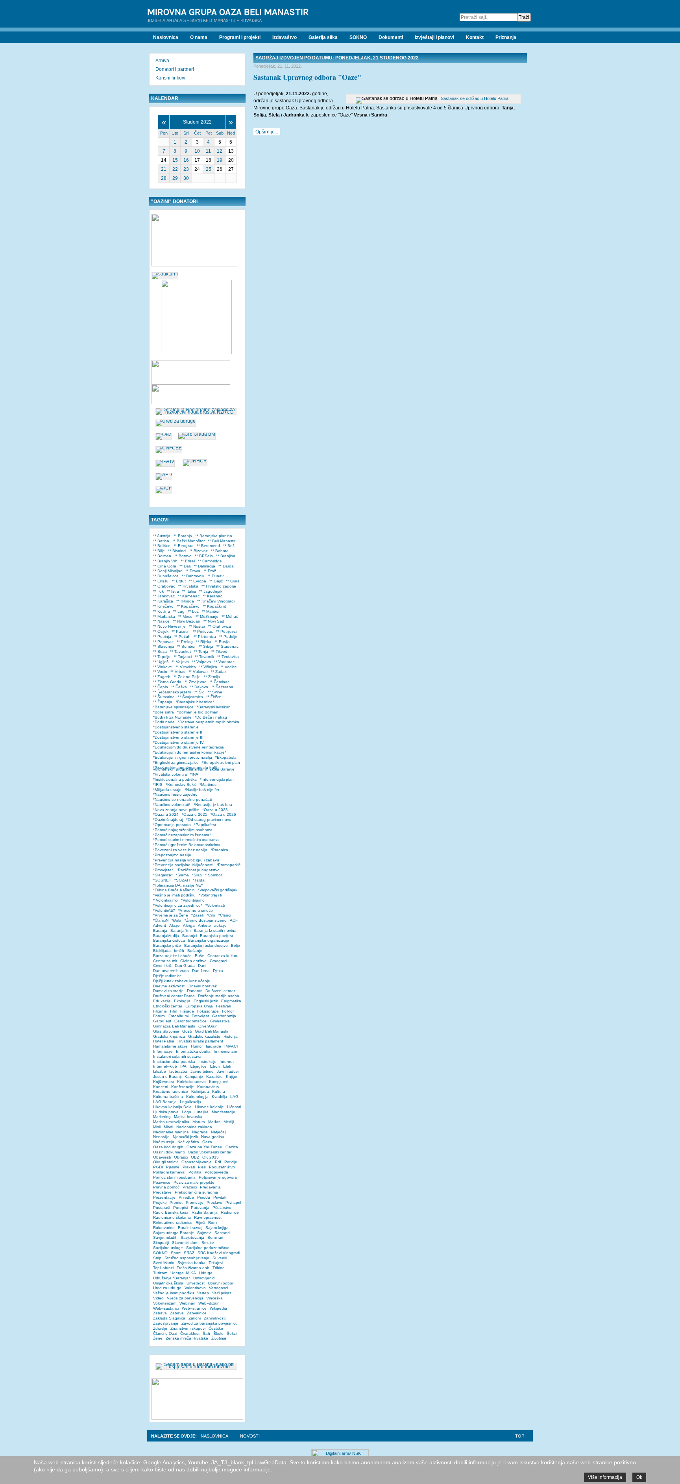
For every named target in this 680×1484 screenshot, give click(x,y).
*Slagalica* (163, 875)
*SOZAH (182, 880)
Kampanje (194, 1076)
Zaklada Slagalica (169, 1318)
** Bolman (162, 556)
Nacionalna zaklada (194, 1127)
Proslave (214, 1202)
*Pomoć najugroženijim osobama (183, 830)
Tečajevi (216, 1262)
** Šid (199, 692)
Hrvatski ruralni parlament (200, 1041)
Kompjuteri (218, 1081)
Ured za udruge (167, 1288)
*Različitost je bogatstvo (198, 870)
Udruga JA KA (183, 1273)
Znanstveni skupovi (187, 1328)
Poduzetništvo (222, 1167)
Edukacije (162, 1001)
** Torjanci (183, 656)
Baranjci (189, 935)
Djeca (218, 970)
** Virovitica (186, 667)
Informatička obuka (193, 1051)
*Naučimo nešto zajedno (175, 794)
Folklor (228, 1011)
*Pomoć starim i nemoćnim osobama (186, 839)
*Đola (176, 920)
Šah (206, 1333)
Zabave (177, 1313)
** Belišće (161, 545)
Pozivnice (161, 1182)
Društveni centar (220, 991)
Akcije (174, 925)
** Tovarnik (204, 656)
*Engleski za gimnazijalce (176, 762)
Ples (202, 1167)
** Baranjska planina (213, 536)
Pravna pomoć (166, 1187)
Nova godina (212, 1137)
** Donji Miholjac (167, 571)
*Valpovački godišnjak (217, 890)
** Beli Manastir (221, 541)
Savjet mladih (165, 1237)
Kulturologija (197, 1096)
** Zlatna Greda (167, 682)
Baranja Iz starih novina (215, 930)
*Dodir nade (164, 722)
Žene (158, 1338)
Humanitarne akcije (170, 1046)
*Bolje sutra (163, 712)
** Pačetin (181, 631)
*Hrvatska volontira (170, 774)
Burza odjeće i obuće (172, 956)
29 (175, 178)
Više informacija (605, 1477)
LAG (234, 1096)
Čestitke (216, 1328)
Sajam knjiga (217, 1227)
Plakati (189, 1167)
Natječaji (218, 1132)
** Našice (161, 621)
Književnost (163, 1081)
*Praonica (219, 850)
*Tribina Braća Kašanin (174, 890)
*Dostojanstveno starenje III (178, 737)
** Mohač (230, 616)
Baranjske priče (167, 945)
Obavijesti (162, 1157)
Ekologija (182, 1001)
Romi (212, 1222)
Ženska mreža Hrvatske (187, 1338)
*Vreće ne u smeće (195, 910)
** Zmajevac (195, 682)
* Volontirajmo (165, 900)
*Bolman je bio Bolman (197, 712)
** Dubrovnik (193, 576)
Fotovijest (200, 1016)
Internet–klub (165, 1066)
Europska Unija (199, 1006)
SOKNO (160, 1253)
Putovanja (200, 1207)
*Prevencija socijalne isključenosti (183, 865)
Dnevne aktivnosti (169, 986)
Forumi (159, 1016)
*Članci (224, 915)
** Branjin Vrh (165, 561)
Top (519, 1436)
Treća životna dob (193, 1268)
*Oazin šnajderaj (168, 819)
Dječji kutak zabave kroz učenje (181, 981)
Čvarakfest (190, 1333)
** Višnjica (208, 667)
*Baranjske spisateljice (173, 707)
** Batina (161, 541)
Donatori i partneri (174, 69)
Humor (197, 1046)
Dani (202, 965)
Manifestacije (223, 1112)
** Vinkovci (162, 667)
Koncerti (160, 1087)
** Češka (179, 687)
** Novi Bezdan (186, 621)
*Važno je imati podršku (174, 895)
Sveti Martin (163, 1262)
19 (219, 160)
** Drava (192, 571)
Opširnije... (266, 132)
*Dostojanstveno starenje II (177, 732)
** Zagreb (161, 677)
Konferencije (182, 1087)
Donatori (194, 991)
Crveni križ (162, 965)
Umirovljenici (204, 1278)
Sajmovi (204, 1233)
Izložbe (159, 1071)
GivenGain (208, 1026)
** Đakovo (199, 687)
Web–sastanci (166, 1308)
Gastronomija (224, 1016)
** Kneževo (163, 606)
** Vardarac (224, 662)
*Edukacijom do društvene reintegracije (188, 747)
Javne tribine (202, 1071)
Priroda (203, 1197)
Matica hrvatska (188, 1116)
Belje (235, 945)
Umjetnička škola (168, 1283)
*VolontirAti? (164, 910)
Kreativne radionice (170, 1091)
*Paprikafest (205, 824)
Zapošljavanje (165, 1323)
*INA (194, 774)
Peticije (230, 1162)
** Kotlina (161, 611)
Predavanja (210, 1187)
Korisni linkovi (170, 78)
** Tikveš (219, 651)
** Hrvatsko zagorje (218, 586)
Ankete (204, 925)
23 (186, 169)
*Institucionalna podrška (175, 779)
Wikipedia (218, 1308)
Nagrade (200, 1132)
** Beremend (208, 545)
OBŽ (195, 1157)
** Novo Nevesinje (169, 626)
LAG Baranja (165, 1102)
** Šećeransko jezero (172, 692)
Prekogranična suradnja (196, 1192)
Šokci (232, 1333)
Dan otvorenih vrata (171, 970)
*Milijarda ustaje (167, 789)
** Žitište (213, 697)
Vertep (203, 1293)
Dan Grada (185, 965)
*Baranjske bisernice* (195, 702)
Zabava (160, 1313)
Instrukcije (207, 1061)
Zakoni (194, 1318)
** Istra (173, 591)
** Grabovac (164, 586)
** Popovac (163, 641)
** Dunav (215, 576)
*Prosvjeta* (163, 870)
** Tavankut (180, 651)
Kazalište (214, 1076)
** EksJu (160, 581)
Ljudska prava (166, 1112)
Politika (194, 1172)
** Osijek (160, 631)
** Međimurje (207, 616)
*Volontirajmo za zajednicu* (177, 905)
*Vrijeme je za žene (170, 915)
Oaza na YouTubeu (204, 1147)
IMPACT (231, 1046)
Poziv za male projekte (194, 1182)
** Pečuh (182, 636)
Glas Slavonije (166, 1031)
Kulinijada (200, 1091)
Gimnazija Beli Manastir (174, 1026)
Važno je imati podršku (173, 1293)
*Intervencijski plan (217, 779)
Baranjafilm (180, 930)
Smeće (207, 1242)
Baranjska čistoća (169, 940)
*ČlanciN (160, 920)
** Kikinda (185, 601)
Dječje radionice (167, 976)
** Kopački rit (214, 606)
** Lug (179, 611)
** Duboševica (166, 576)
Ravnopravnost (208, 1217)
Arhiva (162, 60)
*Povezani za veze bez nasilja (180, 850)
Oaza (207, 1142)
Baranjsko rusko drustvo (206, 945)
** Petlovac (203, 631)
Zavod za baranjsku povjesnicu (209, 1323)
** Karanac (212, 596)
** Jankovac (164, 596)
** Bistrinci (177, 551)
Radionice (230, 1212)
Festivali (223, 1006)
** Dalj (184, 566)
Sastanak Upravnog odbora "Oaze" (307, 77)
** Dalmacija (204, 566)
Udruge (206, 1273)
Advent (159, 925)
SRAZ (189, 1253)
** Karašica (163, 601)
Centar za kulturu (222, 956)
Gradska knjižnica (169, 1036)
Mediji (229, 1122)
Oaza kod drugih (168, 1147)
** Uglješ (160, 662)
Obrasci (181, 1157)
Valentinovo (195, 1288)
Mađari (214, 1122)
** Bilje (159, 551)
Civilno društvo (193, 961)
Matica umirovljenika (171, 1122)
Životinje (218, 1338)
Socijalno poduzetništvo (207, 1248)
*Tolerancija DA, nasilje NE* (178, 885)
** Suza (160, 651)
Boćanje (194, 950)
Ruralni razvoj (190, 1227)
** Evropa (197, 581)
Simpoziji (161, 1242)
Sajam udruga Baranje (173, 1233)
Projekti (159, 1202)
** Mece (185, 616)
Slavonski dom (185, 1242)
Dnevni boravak (202, 986)
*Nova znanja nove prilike (176, 810)
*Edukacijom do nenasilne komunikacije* (189, 752)
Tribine (219, 1268)
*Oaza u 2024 (166, 814)
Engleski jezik (206, 1001)
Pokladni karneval (169, 1172)
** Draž (209, 571)
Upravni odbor (220, 1283)
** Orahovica (219, 626)
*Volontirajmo (193, 900)
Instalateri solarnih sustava (177, 1056)
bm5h (179, 950)
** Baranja (183, 536)
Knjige (231, 1076)
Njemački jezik (185, 1137)
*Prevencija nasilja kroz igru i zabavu (186, 860)
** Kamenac (189, 596)
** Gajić (216, 581)
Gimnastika (220, 1021)
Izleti (227, 1066)
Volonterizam (164, 1303)
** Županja (162, 702)
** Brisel (188, 561)
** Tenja (201, 651)
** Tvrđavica (228, 656)
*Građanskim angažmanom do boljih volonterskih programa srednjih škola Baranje (194, 768)
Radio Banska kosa (170, 1212)
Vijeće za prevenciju (185, 1298)
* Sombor (213, 875)
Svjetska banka (191, 1262)
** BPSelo (204, 556)
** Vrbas (177, 671)
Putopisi (180, 1207)
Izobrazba (178, 1071)
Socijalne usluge (168, 1248)
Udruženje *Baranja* (171, 1278)
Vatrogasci (218, 1288)
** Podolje (228, 636)
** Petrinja (162, 636)
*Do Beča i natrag (211, 717)
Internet (227, 1061)
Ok (639, 1477)
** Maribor (211, 611)
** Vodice (228, 667)
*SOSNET (162, 880)
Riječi (200, 1222)
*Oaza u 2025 (194, 814)
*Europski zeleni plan (221, 762)
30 (186, 178)
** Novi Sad (213, 621)
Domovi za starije (168, 991)
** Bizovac (198, 551)
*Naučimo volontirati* (171, 804)
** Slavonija (163, 646)
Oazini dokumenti (169, 1152)
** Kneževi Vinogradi (216, 601)
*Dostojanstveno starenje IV (178, 742)
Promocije (194, 1202)
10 (197, 151)
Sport (176, 1253)
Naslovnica (214, 1436)
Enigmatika (231, 1001)
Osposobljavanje (196, 1162)
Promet (176, 1202)
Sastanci (222, 1233)
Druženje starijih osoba (218, 996)
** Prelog (185, 641)
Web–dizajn (209, 1303)
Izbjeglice (198, 1066)
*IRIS (158, 784)
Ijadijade (213, 1046)
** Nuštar (197, 626)
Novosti (250, 1436)
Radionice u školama (172, 1217)
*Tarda (199, 880)
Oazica (231, 1147)
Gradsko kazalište (204, 1036)
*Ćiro (211, 915)
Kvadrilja (219, 1096)
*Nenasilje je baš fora (213, 804)
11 (208, 151)
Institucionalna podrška (174, 1061)
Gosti (187, 1031)
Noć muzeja (163, 1142)
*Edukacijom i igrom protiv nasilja (182, 757)
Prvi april (233, 1202)
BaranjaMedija (166, 935)
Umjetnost (196, 1283)
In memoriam (225, 1051)
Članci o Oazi (165, 1333)
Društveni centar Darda (174, 996)
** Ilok (158, 591)
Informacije (163, 1051)
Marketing (162, 1116)
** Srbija (206, 646)
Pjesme (172, 1167)
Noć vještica (188, 1142)
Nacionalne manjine (171, 1132)
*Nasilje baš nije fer (202, 789)
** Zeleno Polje (187, 677)
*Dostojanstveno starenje (176, 727)
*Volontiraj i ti (210, 895)
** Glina (233, 581)
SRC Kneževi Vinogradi (219, 1253)
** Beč (229, 545)
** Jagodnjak (210, 591)
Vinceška (214, 1298)
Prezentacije (164, 1197)
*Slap (197, 875)
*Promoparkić (228, 865)
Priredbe (186, 1197)
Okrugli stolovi (165, 1162)
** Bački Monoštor (188, 541)
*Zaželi (197, 915)
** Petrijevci (226, 631)
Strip (157, 1258)
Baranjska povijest (216, 935)
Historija (231, 1036)
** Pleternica (205, 636)
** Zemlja (212, 677)
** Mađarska (164, 616)
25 (208, 169)
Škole (218, 1333)
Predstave (162, 1192)
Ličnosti (234, 1107)
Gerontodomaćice (190, 1021)
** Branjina (225, 556)
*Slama (182, 875)
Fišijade (187, 1011)
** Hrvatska (188, 586)
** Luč (193, 611)
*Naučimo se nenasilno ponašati (182, 799)
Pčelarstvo (222, 1207)
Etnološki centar (167, 1006)
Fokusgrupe (208, 1011)
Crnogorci (218, 961)
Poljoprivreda (216, 1172)
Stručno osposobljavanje (186, 1258)
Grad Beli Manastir (211, 1031)
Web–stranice (194, 1308)
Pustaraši (161, 1207)
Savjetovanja (192, 1237)
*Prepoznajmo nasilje (172, 855)
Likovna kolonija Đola (172, 1107)
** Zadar (218, 671)
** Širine (215, 692)
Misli (157, 1127)
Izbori (215, 1066)
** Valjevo (180, 662)
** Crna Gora (164, 566)
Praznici (190, 1187)
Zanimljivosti (214, 1318)
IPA (183, 1066)
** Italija (189, 591)
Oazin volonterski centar (209, 1152)
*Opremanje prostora (172, 824)
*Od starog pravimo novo (208, 819)
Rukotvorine (164, 1227)
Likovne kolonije (209, 1107)
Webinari (187, 1303)
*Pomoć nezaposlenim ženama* (182, 835)
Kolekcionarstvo (191, 1081)
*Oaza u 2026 (223, 814)
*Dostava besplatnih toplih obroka (208, 722)
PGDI (158, 1167)
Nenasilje (161, 1137)
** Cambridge (210, 561)
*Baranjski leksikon (214, 707)
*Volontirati (215, 905)
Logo (186, 1112)
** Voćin (160, 671)
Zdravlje (160, 1328)
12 (219, 151)
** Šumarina (164, 697)
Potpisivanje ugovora (218, 1177)
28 (163, 178)
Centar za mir (165, 961)
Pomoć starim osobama (174, 1177)
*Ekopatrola (226, 757)
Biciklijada (162, 950)
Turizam (160, 1273)
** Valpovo (201, 662)
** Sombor (186, 646)
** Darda (226, 566)
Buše (199, 956)
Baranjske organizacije (208, 940)
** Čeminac (219, 682)
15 (175, 160)
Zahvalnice (197, 1313)
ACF (234, 920)
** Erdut (179, 581)
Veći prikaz (221, 1293)
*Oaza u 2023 (215, 810)
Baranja (160, 930)
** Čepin (160, 687)
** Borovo (183, 556)
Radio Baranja (205, 1212)
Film (173, 1011)
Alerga (189, 925)
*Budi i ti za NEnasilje (172, 717)
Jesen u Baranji (167, 1076)
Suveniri (220, 1258)
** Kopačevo (188, 606)
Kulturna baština (168, 1096)
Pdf (218, 1162)
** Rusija (222, 641)
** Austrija (161, 536)
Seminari (215, 1237)
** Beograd (184, 545)
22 (175, 169)
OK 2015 (210, 1157)
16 (186, 160)
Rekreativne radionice (172, 1222)
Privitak (219, 1197)
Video (158, 1298)
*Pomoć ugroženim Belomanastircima (186, 845)
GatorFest (162, 1021)
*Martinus (208, 784)
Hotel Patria (163, 1041)
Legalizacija (190, 1102)
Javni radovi (227, 1071)
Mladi (168, 1127)
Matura (198, 1122)
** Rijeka (203, 641)
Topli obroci (163, 1268)
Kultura (218, 1091)
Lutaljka (201, 1112)
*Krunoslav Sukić (181, 784)
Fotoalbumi (178, 1016)
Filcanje (160, 1011)
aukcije (220, 925)
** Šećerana (222, 687)
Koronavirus (208, 1087)
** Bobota (220, 551)
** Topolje (161, 656)
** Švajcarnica (190, 697)
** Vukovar (198, 671)
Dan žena (201, 970)
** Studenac (227, 646)
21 (163, 169)
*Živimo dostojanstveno (206, 920)
